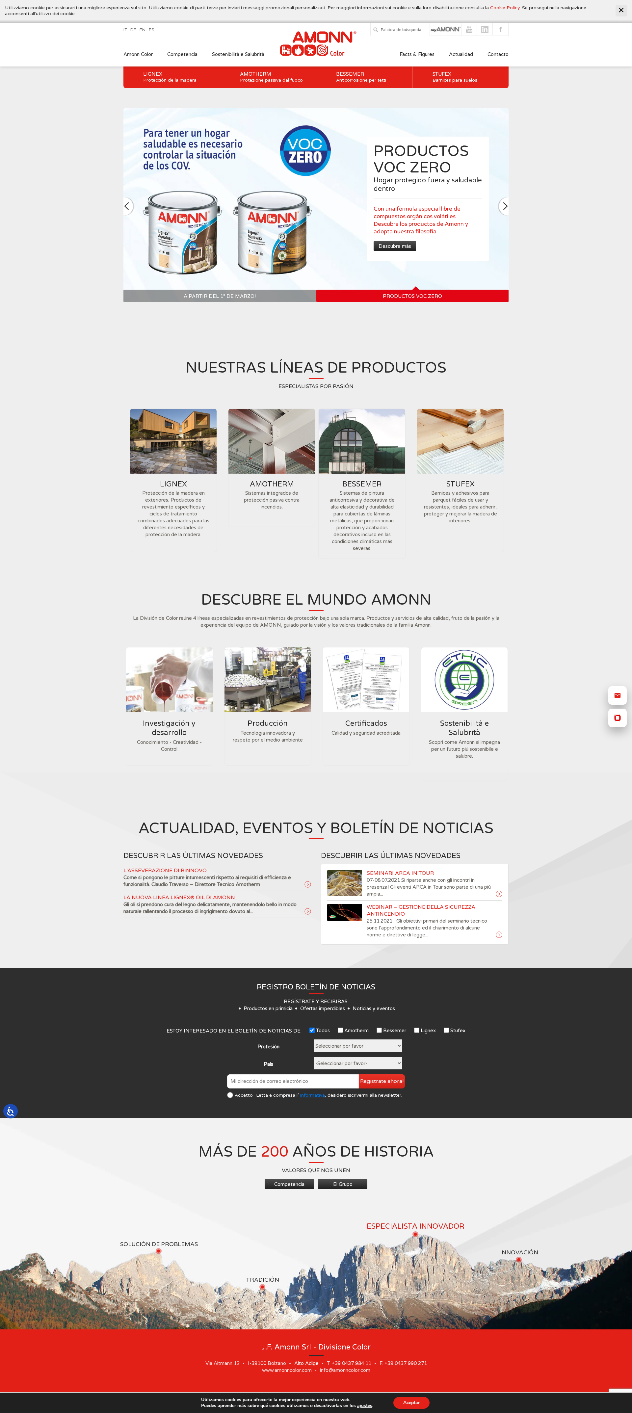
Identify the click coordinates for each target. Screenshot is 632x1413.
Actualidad (461, 54)
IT (125, 30)
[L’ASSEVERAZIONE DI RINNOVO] (307, 884)
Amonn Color (138, 54)
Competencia (182, 54)
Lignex (170, 77)
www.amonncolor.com (287, 1370)
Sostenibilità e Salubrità (238, 54)
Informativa (312, 1095)
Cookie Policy (505, 8)
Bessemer (361, 77)
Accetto (244, 1095)
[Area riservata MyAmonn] (617, 718)
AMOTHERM (272, 484)
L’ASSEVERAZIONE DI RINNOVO (165, 870)
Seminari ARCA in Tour (400, 873)
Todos (323, 1031)
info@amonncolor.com (345, 1370)
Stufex (455, 77)
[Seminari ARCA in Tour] (499, 894)
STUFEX (460, 484)
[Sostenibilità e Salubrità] (464, 679)
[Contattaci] (617, 695)
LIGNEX (173, 484)
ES (151, 30)
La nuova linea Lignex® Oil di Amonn (179, 897)
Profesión (268, 1047)
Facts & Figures (417, 54)
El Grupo (343, 1184)
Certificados (366, 723)
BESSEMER (362, 484)
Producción (268, 723)
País (268, 1064)
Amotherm (271, 77)
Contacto (498, 54)
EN (142, 30)
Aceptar (411, 1403)
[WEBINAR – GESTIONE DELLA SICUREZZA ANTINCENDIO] (499, 935)
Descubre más (336, 246)
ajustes (364, 1406)
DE (133, 30)
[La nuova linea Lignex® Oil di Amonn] (307, 911)
